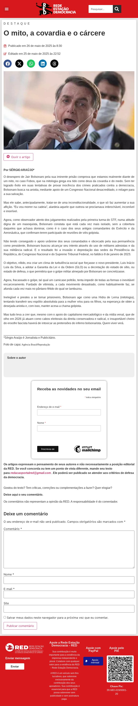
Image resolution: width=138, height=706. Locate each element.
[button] (7, 9)
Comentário (13, 528)
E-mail (9, 588)
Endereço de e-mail (49, 407)
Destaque (17, 23)
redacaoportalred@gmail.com (30, 472)
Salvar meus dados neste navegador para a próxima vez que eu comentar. (57, 617)
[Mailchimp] (87, 449)
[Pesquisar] (117, 9)
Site (6, 603)
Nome (41, 423)
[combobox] (101, 9)
